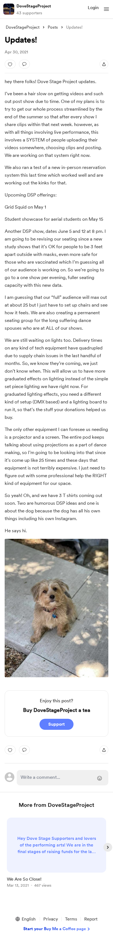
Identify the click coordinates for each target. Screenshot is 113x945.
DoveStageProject (33, 6)
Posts (53, 27)
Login (93, 7)
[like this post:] (10, 64)
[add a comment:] (24, 64)
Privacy (50, 919)
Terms (71, 919)
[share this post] (104, 64)
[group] (56, 856)
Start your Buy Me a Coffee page (54, 928)
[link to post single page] (56, 853)
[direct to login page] (62, 777)
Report (90, 919)
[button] (106, 9)
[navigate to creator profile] (8, 9)
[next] (107, 847)
